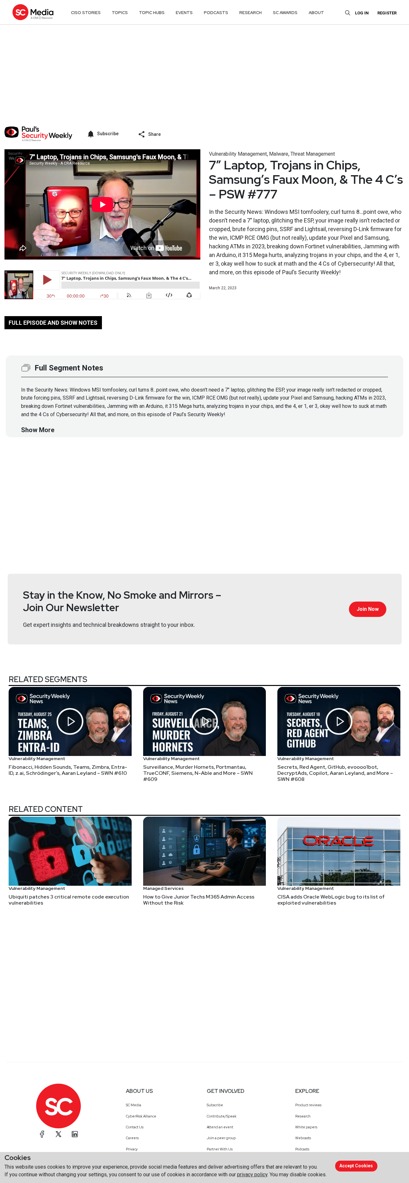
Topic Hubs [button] (152, 12)
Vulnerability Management (238, 154)
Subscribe (215, 1105)
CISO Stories (86, 12)
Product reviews (308, 1105)
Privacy (132, 1149)
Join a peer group (221, 1138)
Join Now (368, 609)
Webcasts (303, 1138)
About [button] (316, 12)
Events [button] (184, 12)
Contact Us (134, 1127)
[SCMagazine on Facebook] (42, 1134)
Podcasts (302, 1149)
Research (303, 1116)
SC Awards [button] (285, 12)
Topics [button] (120, 12)
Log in (362, 13)
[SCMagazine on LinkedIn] (75, 1134)
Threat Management (312, 154)
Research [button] (250, 12)
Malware (278, 154)
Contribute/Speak (221, 1116)
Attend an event (220, 1127)
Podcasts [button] (216, 12)
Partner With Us (220, 1149)
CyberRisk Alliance (141, 1116)
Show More (37, 430)
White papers (306, 1127)
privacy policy (252, 1174)
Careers (132, 1138)
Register (387, 13)
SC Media (133, 1105)
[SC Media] (32, 12)
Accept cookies (356, 1165)
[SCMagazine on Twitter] (58, 1134)
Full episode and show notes (53, 322)
